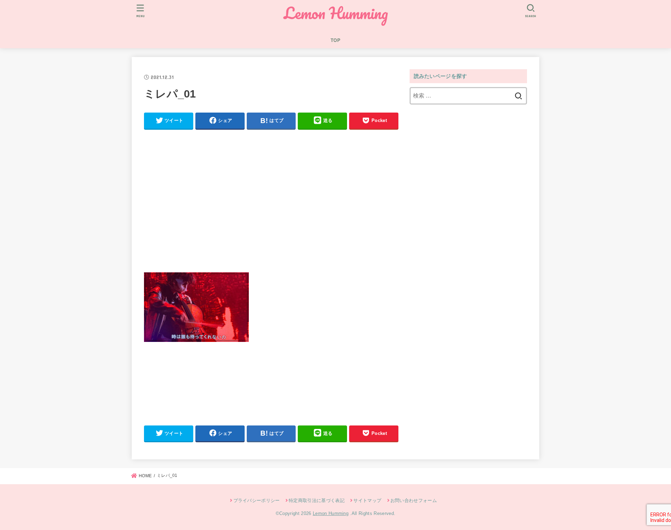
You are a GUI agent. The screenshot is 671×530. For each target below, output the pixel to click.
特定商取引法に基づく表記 (317, 500)
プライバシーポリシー (256, 500)
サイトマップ (367, 500)
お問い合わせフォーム (413, 500)
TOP (335, 40)
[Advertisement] (271, 204)
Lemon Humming (330, 513)
